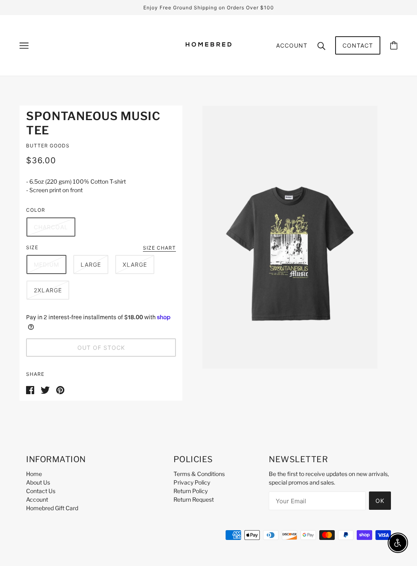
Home (34, 473)
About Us (38, 482)
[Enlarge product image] (289, 237)
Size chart (159, 248)
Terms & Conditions (199, 473)
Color (35, 210)
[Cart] (393, 45)
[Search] (321, 45)
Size (32, 247)
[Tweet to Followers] (45, 389)
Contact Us (40, 490)
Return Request (193, 499)
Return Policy (190, 490)
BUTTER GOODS (48, 146)
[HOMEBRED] (208, 58)
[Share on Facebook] (30, 389)
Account (291, 45)
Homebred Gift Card (52, 508)
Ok (379, 500)
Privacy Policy (191, 482)
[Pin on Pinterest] (60, 389)
